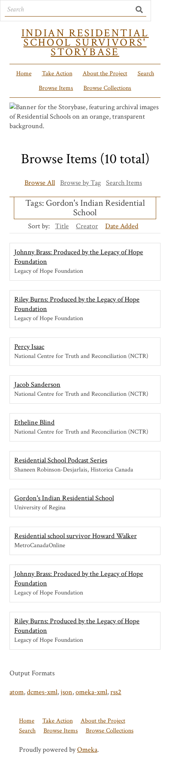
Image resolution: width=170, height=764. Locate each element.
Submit (139, 9)
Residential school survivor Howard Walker (75, 535)
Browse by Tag (80, 182)
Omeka (87, 749)
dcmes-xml (42, 692)
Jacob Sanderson (37, 384)
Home (24, 73)
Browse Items (56, 88)
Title (62, 226)
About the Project (105, 73)
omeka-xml (91, 692)
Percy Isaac (29, 346)
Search (146, 73)
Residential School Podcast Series (60, 460)
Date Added (121, 226)
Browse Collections (107, 88)
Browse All (40, 182)
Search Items (124, 182)
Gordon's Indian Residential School (64, 498)
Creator (87, 226)
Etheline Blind (34, 422)
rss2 (115, 692)
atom (16, 692)
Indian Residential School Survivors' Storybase (85, 42)
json (66, 692)
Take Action (57, 73)
